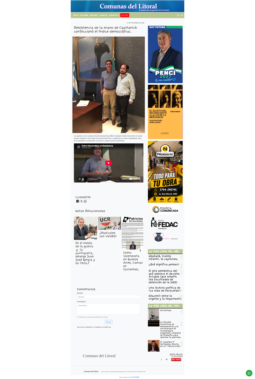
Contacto (114, 15)
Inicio (75, 15)
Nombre (80, 293)
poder (122, 20)
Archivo (94, 15)
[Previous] (77, 250)
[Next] (140, 250)
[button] (178, 15)
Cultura (84, 15)
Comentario (81, 302)
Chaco (114, 20)
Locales (103, 15)
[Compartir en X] (81, 202)
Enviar (108, 322)
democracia (138, 20)
